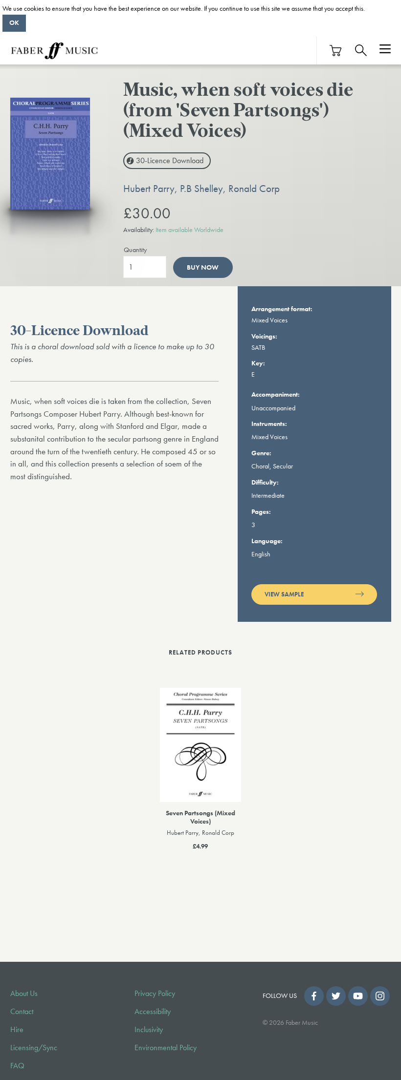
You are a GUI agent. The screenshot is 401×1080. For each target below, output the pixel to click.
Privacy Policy (154, 993)
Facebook (314, 996)
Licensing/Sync (33, 1048)
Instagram (380, 996)
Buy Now (203, 267)
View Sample (284, 594)
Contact (21, 1011)
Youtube (358, 996)
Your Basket (336, 50)
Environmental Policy (165, 1048)
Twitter (336, 996)
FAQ (17, 1066)
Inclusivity (148, 1030)
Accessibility (152, 1011)
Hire (16, 1030)
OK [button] (14, 22)
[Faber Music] (54, 50)
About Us (24, 993)
